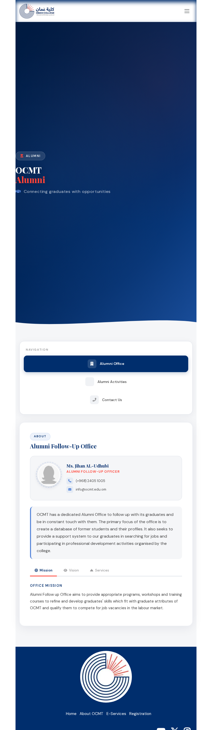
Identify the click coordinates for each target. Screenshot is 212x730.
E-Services (116, 713)
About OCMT (91, 713)
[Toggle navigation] (187, 11)
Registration (140, 713)
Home (71, 713)
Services (102, 570)
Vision (74, 570)
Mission (46, 570)
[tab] (106, 364)
